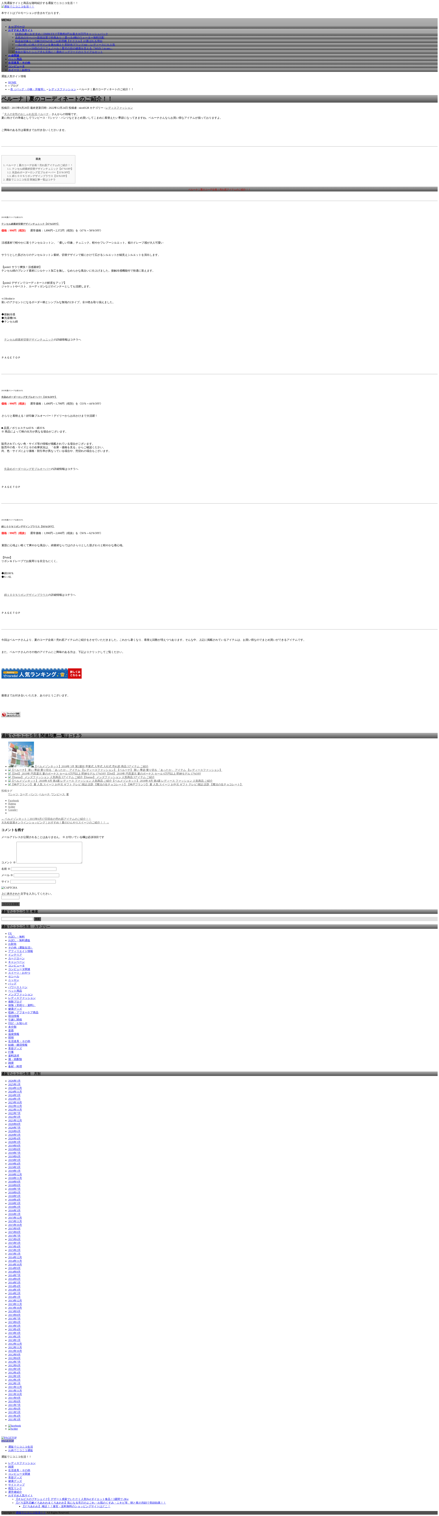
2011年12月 (15, 1387)
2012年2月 (14, 1379)
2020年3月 (14, 1142)
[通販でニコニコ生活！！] (17, 6)
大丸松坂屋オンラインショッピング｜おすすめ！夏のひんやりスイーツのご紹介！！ (55, 822)
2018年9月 (14, 1181)
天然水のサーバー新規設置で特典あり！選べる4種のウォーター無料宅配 (59, 37)
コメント (8, 862)
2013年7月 (14, 1318)
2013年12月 (15, 1300)
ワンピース (58, 794)
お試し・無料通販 (19, 940)
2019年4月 (14, 1163)
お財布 (12, 944)
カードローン (16, 958)
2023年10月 (15, 1102)
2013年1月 (14, 1340)
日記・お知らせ (17, 1023)
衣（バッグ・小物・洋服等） (28, 89)
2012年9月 (14, 1354)
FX (10, 933)
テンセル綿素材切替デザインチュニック (29, 339)
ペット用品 (15, 990)
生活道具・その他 (19, 1041)
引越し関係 (15, 1019)
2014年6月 (14, 1279)
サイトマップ (16, 1484)
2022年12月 (15, 1106)
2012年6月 (14, 1365)
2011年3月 (14, 1419)
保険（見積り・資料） (22, 1005)
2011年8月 (14, 1401)
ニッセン (13, 980)
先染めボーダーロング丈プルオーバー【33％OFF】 (39, 172)
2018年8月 (14, 1185)
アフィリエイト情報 (20, 951)
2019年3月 (14, 1167)
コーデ (24, 794)
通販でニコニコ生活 (20, 1446)
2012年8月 (14, 1358)
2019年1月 (14, 1170)
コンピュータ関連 (19, 969)
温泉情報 (13, 1034)
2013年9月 (14, 1311)
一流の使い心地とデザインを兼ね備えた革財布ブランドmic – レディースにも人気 (65, 44)
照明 (11, 1037)
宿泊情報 (13, 1016)
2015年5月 (14, 1243)
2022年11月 (15, 1109)
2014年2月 (14, 1293)
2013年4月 (14, 1329)
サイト (5, 881)
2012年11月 (15, 1347)
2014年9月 (14, 1268)
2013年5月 (14, 1325)
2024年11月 (15, 1091)
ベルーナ (44, 794)
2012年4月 (14, 1372)
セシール (13, 976)
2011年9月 (14, 1397)
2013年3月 (14, 1333)
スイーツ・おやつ (19, 972)
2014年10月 (15, 1264)
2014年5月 (14, 1282)
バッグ (12, 983)
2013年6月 (14, 1322)
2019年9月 (14, 1145)
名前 (5, 868)
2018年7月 (14, 1188)
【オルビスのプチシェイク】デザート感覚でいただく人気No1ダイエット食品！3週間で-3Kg (71, 1499)
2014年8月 (14, 1271)
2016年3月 (14, 1210)
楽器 (11, 1030)
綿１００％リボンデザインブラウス (26, 594)
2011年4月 (14, 1415)
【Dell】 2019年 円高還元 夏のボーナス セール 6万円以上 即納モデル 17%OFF (153, 773)
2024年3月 (14, 1095)
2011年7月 (14, 1405)
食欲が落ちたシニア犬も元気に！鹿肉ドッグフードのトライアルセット (59, 51)
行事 (11, 1052)
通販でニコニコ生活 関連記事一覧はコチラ (29, 179)
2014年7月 (14, 1275)
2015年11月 (15, 1221)
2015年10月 (15, 1225)
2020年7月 (14, 1127)
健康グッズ (15, 1008)
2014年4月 (14, 1286)
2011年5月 (14, 1412)
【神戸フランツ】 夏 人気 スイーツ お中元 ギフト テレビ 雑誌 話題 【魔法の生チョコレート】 (185, 784)
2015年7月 (14, 1235)
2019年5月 (14, 1160)
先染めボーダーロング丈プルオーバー (27, 468)
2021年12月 (15, 1120)
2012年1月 (14, 1383)
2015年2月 (14, 1250)
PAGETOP (7, 1440)
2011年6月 (14, 1408)
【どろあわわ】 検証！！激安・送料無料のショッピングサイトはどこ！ (66, 1506)
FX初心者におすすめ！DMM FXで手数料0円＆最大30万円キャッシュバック (61, 33)
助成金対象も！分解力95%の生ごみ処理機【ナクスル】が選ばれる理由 (58, 41)
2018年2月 (14, 1206)
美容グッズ (15, 1048)
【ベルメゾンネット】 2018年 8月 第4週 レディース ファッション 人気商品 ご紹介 (162, 780)
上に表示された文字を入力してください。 (27, 893)
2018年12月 (15, 1174)
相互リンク (15, 1488)
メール (7, 875)
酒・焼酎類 (15, 1059)
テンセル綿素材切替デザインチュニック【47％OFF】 (40, 168)
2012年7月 (14, 1361)
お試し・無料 (16, 936)
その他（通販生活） (20, 947)
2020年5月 (14, 1134)
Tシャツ (13, 794)
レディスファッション (62, 89)
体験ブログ (15, 1001)
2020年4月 (14, 1138)
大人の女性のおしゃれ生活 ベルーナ (26, 114)
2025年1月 (14, 1084)
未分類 (12, 1026)
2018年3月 (14, 1203)
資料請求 (13, 1055)
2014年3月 (14, 1289)
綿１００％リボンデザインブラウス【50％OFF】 (37, 175)
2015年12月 (15, 1217)
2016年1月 (14, 1214)
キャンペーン (16, 962)
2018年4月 (14, 1199)
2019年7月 (14, 1152)
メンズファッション (20, 994)
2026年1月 (14, 1080)
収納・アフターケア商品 (23, 1012)
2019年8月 (14, 1149)
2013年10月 (15, 1307)
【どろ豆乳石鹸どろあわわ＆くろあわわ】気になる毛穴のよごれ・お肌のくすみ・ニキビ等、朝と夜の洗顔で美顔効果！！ (90, 1502)
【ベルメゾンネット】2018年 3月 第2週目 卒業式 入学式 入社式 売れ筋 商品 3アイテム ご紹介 (91, 766)
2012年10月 (15, 1351)
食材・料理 (15, 1066)
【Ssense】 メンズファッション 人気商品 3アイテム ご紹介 (119, 777)
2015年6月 (14, 1239)
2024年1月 (14, 1098)
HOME (12, 82)
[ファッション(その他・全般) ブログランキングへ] (10, 716)
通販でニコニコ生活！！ (31, 1512)
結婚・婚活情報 (17, 1044)
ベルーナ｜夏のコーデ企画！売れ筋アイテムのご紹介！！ (38, 165)
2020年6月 (14, 1131)
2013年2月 (14, 1336)
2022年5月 (14, 1116)
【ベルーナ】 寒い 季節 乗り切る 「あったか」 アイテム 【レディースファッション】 (169, 770)
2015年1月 (14, 1253)
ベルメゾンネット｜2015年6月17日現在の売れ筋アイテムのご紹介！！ (46, 818)
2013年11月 (15, 1304)
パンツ (33, 794)
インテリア (15, 954)
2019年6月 (14, 1156)
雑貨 (11, 1062)
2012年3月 (14, 1376)
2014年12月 (15, 1257)
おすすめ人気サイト (20, 1495)
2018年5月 (14, 1196)
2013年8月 (14, 1315)
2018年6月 (14, 1192)
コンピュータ (16, 965)
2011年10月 (15, 1394)
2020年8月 (14, 1124)
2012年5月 (14, 1369)
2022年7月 (14, 1113)
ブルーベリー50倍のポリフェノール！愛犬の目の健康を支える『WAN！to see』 (64, 48)
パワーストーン (17, 987)
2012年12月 (15, 1343)
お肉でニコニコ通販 (20, 1450)
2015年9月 (14, 1228)
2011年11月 (15, 1390)
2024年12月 (15, 1088)
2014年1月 (14, 1297)
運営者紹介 (15, 1491)
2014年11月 (15, 1261)
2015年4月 (14, 1246)
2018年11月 (15, 1178)
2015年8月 (14, 1232)
